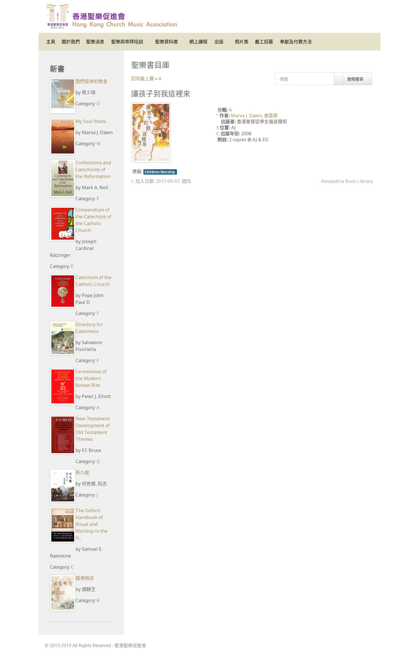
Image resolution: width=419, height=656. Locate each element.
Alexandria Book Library (347, 181)
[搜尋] (338, 78)
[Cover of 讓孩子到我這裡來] (151, 132)
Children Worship (160, 171)
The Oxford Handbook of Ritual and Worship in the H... (91, 524)
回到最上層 (142, 78)
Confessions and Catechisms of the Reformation (93, 169)
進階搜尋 (355, 79)
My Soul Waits (91, 121)
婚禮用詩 (85, 578)
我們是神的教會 (91, 81)
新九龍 (82, 472)
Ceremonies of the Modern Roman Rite (91, 378)
